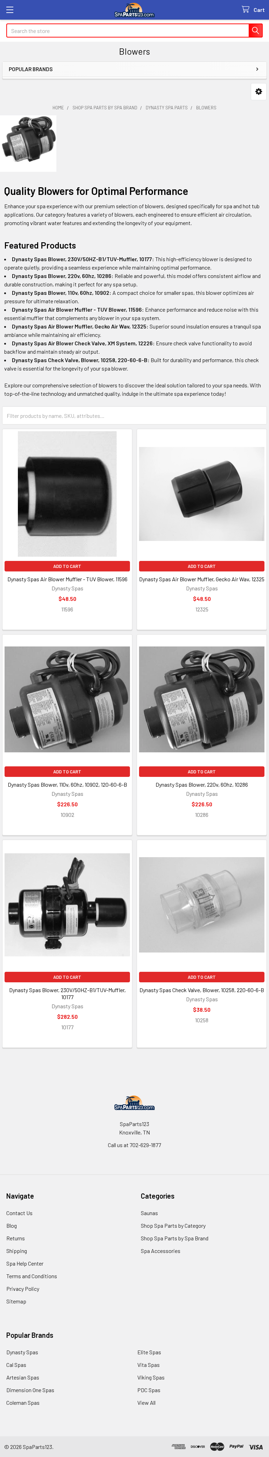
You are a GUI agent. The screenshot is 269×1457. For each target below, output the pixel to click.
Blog (11, 1225)
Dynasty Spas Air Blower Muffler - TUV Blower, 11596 (67, 579)
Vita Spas (148, 1364)
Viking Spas (151, 1377)
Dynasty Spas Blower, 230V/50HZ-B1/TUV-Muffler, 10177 (67, 993)
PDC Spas (148, 1390)
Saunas (149, 1212)
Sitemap (16, 1301)
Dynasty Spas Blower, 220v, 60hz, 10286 (202, 784)
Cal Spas (16, 1364)
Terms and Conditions (31, 1276)
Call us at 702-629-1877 (134, 1144)
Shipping (16, 1250)
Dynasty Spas (22, 1352)
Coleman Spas (23, 1402)
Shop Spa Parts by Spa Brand (174, 1238)
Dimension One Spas (30, 1390)
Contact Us (19, 1212)
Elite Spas (149, 1352)
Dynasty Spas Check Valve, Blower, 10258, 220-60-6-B (201, 990)
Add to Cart (67, 566)
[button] (259, 91)
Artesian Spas (22, 1377)
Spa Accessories (160, 1250)
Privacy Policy (22, 1288)
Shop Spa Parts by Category (173, 1225)
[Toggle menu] (9, 9)
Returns (15, 1238)
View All (146, 1402)
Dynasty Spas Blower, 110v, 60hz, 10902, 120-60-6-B (67, 784)
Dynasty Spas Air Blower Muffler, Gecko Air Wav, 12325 (201, 579)
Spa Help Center (24, 1263)
